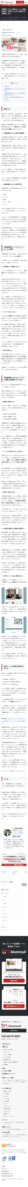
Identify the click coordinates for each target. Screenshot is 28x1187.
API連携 (6, 1064)
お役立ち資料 (6, 1132)
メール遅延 (4, 907)
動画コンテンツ (6, 1127)
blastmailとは (6, 1044)
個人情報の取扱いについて (7, 1173)
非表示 (15, 83)
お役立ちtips (4, 917)
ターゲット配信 (7, 1054)
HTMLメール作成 (8, 1049)
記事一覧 (16, 872)
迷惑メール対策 (5, 893)
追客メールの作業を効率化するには (14, 97)
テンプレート (7, 1052)
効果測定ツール (7, 1059)
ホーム (3, 17)
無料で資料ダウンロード (14, 1006)
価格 (3, 1068)
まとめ (6, 99)
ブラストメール (9, 745)
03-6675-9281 (12, 1036)
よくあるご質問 (6, 1071)
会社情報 (3, 1166)
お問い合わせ (14, 1030)
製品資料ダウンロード (8, 1074)
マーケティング (5, 913)
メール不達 (4, 903)
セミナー (3, 924)
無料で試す (14, 981)
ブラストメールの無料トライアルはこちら (13, 771)
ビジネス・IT (4, 920)
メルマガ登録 (20, 2)
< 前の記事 (3, 872)
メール (6, 17)
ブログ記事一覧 (6, 1088)
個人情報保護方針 (5, 1171)
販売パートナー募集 (8, 1078)
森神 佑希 (9, 35)
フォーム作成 (7, 1057)
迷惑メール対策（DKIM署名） (11, 1062)
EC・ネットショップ (6, 930)
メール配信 (4, 896)
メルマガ (3, 900)
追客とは (7, 86)
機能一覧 (4, 1047)
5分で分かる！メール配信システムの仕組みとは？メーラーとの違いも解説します (14, 721)
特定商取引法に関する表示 (7, 1175)
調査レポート (4, 927)
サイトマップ (4, 1168)
